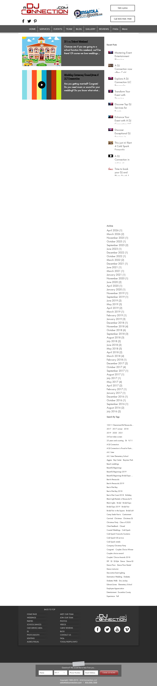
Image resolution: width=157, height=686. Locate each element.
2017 (109, 429)
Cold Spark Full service (115, 538)
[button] (45, 29)
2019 (109, 433)
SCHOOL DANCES (34, 624)
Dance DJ (129, 561)
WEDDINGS (31, 617)
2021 (120, 433)
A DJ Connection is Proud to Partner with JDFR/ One (120, 448)
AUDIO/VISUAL (33, 642)
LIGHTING (31, 638)
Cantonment (126, 514)
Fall (117, 596)
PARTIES (30, 621)
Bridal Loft (129, 510)
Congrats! (110, 549)
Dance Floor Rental (124, 565)
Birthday (128, 495)
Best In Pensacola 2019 (115, 483)
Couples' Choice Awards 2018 (118, 557)
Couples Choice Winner (124, 549)
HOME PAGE (32, 614)
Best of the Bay (112, 487)
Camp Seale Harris (114, 514)
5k (126, 440)
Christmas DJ (128, 518)
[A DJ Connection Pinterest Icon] (35, 21)
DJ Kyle (116, 561)
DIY (108, 561)
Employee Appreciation (115, 588)
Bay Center (117, 460)
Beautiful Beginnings (114, 468)
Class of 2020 (125, 522)
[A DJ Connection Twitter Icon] (29, 21)
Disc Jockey (123, 580)
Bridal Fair (125, 506)
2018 (126, 429)
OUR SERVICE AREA (34, 628)
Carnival (110, 518)
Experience (111, 596)
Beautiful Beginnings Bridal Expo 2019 (120, 475)
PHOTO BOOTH (33, 635)
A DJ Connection (113, 444)
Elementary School (125, 584)
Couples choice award (115, 553)
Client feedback (112, 526)
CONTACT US (65, 635)
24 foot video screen (114, 437)
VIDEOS (63, 624)
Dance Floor (111, 565)
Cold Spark (126, 530)
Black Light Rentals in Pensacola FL (119, 499)
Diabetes (127, 577)
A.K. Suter (110, 452)
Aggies (109, 460)
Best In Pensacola (113, 479)
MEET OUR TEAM (66, 614)
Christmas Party (112, 522)
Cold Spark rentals (113, 542)
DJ (111, 561)
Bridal (119, 503)
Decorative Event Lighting (116, 573)
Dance (122, 561)
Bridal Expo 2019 (113, 506)
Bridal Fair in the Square (116, 510)
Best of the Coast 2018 (115, 495)
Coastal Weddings (113, 530)
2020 (115, 433)
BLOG (62, 631)
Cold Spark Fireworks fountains (118, 534)
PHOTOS (63, 621)
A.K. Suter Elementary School (117, 456)
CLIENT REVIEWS (66, 628)
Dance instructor (113, 569)
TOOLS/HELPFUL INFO (68, 642)
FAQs (62, 638)
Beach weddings (113, 464)
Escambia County (124, 592)
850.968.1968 (91, 682)
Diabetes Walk (112, 580)
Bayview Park (128, 460)
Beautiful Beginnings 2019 (116, 472)
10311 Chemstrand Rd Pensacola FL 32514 (120, 425)
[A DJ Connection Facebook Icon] (23, 21)
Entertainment (111, 592)
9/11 (130, 440)
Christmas (118, 518)
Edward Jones (112, 584)
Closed (122, 526)
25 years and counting (115, 440)
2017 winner (118, 429)
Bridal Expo (127, 503)
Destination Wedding (114, 577)
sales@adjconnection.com (71, 682)
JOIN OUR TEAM (66, 617)
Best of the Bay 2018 (114, 491)
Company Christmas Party (116, 545)
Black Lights (111, 503)
